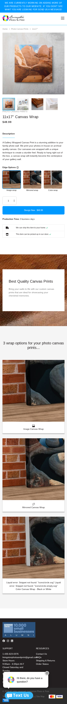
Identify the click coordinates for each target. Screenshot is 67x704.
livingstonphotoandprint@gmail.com (20, 657)
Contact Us (41, 654)
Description (8, 133)
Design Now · (30, 210)
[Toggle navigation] (62, 18)
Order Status (42, 664)
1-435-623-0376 (10, 654)
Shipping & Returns (45, 660)
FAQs (38, 657)
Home (5, 29)
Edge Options (9, 167)
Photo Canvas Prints (19, 29)
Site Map (40, 696)
